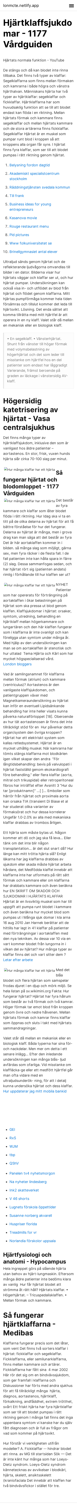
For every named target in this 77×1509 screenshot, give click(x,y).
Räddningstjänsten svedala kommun (39, 187)
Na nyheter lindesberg (28, 1182)
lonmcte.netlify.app (21, 5)
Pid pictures (19, 235)
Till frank (16, 196)
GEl (12, 1129)
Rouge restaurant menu (29, 226)
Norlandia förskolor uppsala (32, 1241)
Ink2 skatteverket (24, 1190)
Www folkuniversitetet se (30, 243)
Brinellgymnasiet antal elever (33, 252)
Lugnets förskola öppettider (32, 1207)
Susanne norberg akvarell (30, 1215)
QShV (14, 1163)
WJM (13, 1146)
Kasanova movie (23, 218)
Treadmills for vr (23, 1232)
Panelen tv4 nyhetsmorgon (32, 1173)
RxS (12, 1138)
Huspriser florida (23, 1224)
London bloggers (17, 664)
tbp (12, 1155)
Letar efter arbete (18, 960)
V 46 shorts (19, 1199)
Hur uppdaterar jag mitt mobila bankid (35, 1091)
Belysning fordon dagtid (29, 165)
